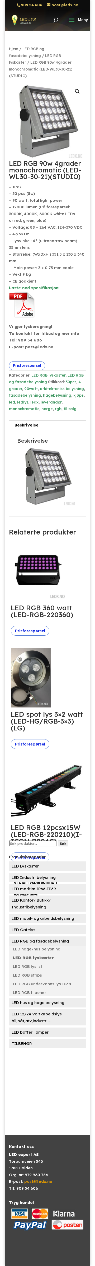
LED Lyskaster (25, 866)
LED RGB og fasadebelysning (40, 941)
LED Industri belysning (34, 877)
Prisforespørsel (27, 365)
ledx (34, 402)
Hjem (13, 48)
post (38, 1181)
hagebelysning (57, 395)
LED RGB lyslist (27, 966)
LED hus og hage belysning (38, 1002)
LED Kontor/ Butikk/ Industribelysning (31, 903)
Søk (63, 843)
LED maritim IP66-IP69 (34, 888)
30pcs (71, 381)
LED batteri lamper (30, 1032)
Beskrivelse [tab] (27, 425)
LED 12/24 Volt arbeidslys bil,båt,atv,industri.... (37, 1017)
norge (47, 408)
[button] (77, 91)
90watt (31, 388)
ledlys (22, 402)
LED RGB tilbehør (29, 992)
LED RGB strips (27, 975)
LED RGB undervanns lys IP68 (42, 983)
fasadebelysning (25, 395)
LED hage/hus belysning (36, 948)
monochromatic (24, 408)
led (12, 402)
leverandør (51, 402)
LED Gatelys (23, 929)
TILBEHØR (22, 1043)
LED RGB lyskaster (48, 375)
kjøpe (78, 395)
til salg (70, 408)
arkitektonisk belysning (62, 388)
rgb (58, 408)
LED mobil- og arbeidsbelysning (43, 918)
